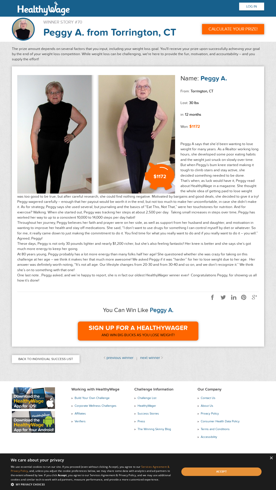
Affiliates (80, 413)
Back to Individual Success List (45, 359)
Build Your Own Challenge (92, 398)
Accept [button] (221, 471)
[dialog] (138, 471)
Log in (251, 6)
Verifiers (80, 421)
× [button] (271, 458)
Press (141, 421)
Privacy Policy (210, 413)
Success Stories (148, 413)
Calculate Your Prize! (233, 29)
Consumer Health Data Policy (220, 421)
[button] (93, 484)
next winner (150, 357)
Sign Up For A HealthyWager (138, 328)
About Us (207, 406)
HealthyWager (147, 406)
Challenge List (147, 398)
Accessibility (209, 437)
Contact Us (208, 398)
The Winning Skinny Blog (154, 429)
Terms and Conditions (215, 429)
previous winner (120, 357)
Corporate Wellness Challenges (95, 406)
